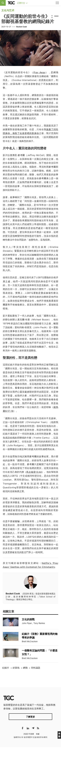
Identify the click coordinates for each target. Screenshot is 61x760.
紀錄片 (5, 667)
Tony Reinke (39, 623)
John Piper (27, 623)
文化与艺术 (7, 10)
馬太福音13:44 (34, 472)
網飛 (25, 667)
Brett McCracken (30, 641)
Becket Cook (21, 27)
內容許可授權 (29, 734)
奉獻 (38, 734)
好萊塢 (16, 667)
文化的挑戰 (28, 619)
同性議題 (35, 667)
